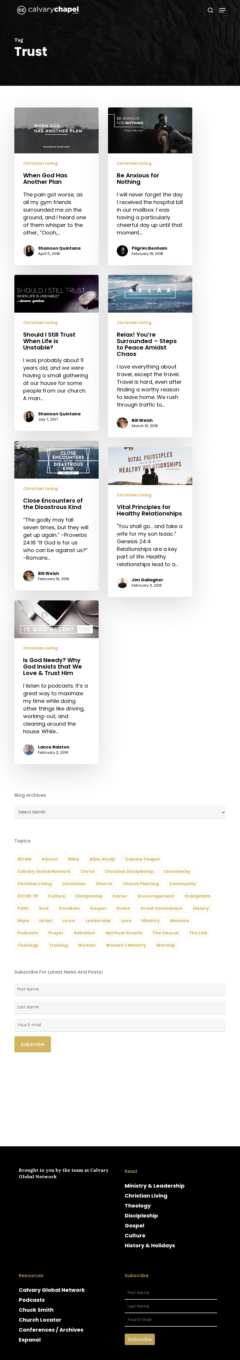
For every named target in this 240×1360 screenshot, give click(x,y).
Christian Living (40, 163)
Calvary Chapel (142, 859)
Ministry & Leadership (155, 1185)
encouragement (156, 896)
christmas (73, 884)
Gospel (134, 1225)
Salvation (84, 933)
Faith (23, 908)
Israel (45, 921)
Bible (73, 859)
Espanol (30, 1339)
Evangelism (197, 896)
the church (165, 933)
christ (88, 871)
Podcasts (32, 1300)
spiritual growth (123, 933)
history (201, 908)
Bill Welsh (142, 420)
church (104, 884)
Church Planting (141, 884)
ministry (151, 921)
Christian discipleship (129, 871)
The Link (198, 933)
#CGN (24, 859)
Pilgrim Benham (149, 248)
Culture (56, 896)
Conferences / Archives (51, 1329)
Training (58, 945)
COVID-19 (27, 896)
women (87, 945)
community (182, 884)
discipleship (89, 896)
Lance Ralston (53, 747)
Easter (120, 896)
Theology (138, 1205)
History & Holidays (150, 1245)
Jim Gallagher (147, 580)
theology (28, 945)
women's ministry (126, 945)
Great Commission (161, 908)
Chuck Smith (36, 1309)
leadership (98, 921)
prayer (56, 933)
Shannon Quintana (59, 248)
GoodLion (69, 908)
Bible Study (102, 859)
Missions (179, 921)
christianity (177, 871)
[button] (222, 10)
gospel (98, 908)
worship (165, 945)
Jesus (68, 921)
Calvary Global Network (44, 871)
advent (50, 859)
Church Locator (40, 1319)
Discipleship (141, 1215)
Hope (23, 921)
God (43, 908)
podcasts (27, 933)
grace (123, 908)
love (126, 921)
